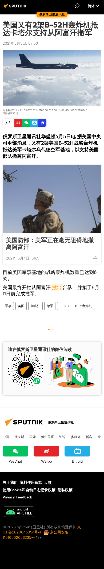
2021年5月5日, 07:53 (20, 43)
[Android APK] (19, 512)
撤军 (50, 306)
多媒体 (76, 436)
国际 (32, 436)
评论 (62, 436)
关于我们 (10, 482)
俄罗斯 (19, 436)
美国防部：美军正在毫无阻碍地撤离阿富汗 (50, 243)
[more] (95, 257)
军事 (8, 306)
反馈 (48, 482)
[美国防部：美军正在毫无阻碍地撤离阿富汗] (52, 199)
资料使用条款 (31, 482)
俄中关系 (47, 436)
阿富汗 (35, 306)
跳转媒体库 (11, 113)
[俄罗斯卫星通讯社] (16, 8)
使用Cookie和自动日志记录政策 (29, 489)
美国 (21, 306)
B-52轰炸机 (83, 306)
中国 (6, 436)
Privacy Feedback (17, 497)
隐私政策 (65, 489)
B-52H (64, 306)
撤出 (57, 287)
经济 (101, 436)
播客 (89, 436)
